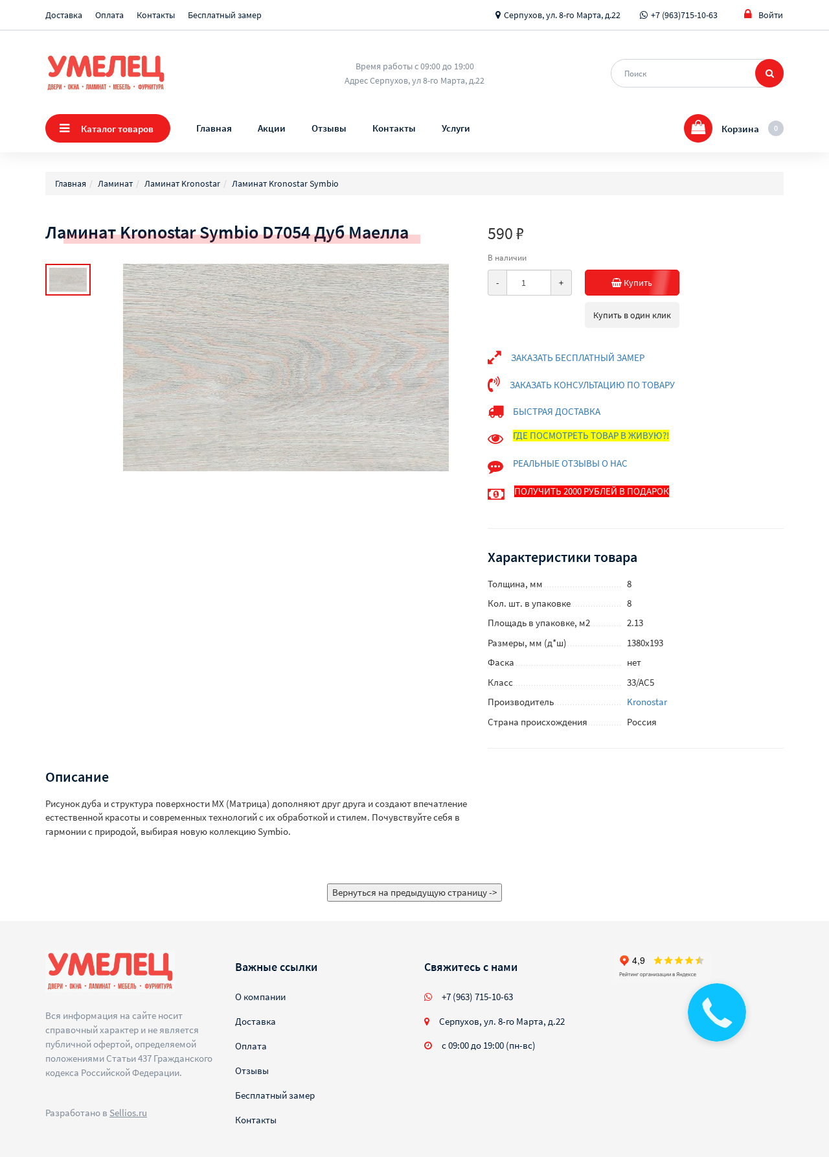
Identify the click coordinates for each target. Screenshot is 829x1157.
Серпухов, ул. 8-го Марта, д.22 (562, 15)
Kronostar (647, 701)
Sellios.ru (128, 1112)
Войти (770, 15)
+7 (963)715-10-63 (684, 15)
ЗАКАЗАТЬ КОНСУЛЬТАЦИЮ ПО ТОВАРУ (592, 385)
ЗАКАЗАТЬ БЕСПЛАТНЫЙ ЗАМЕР (577, 357)
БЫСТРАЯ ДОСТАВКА (556, 411)
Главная (214, 128)
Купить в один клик (632, 315)
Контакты (156, 15)
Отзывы (329, 128)
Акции (272, 128)
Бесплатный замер (225, 15)
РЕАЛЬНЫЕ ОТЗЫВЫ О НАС (570, 463)
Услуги (456, 128)
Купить (637, 282)
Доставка (63, 15)
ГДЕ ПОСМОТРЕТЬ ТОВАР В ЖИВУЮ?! (591, 435)
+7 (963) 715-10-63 (477, 996)
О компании (260, 996)
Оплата (109, 15)
